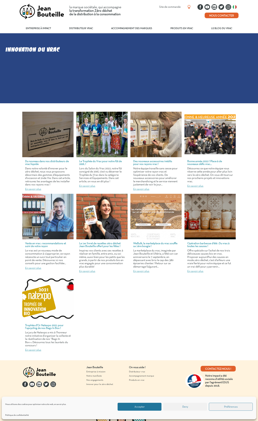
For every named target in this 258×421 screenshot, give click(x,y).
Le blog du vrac (221, 28)
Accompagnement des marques (131, 28)
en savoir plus (60, 404)
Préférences (231, 407)
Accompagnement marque (141, 376)
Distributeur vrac (81, 28)
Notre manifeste (94, 376)
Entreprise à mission (95, 372)
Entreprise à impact (38, 28)
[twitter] (221, 7)
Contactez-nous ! (218, 369)
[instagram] (228, 7)
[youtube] (207, 7)
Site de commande (170, 7)
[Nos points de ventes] (189, 7)
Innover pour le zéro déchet (99, 384)
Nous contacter (221, 16)
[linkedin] (214, 7)
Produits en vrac (181, 28)
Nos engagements (94, 380)
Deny (185, 407)
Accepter (139, 407)
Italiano (236, 7)
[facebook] (200, 7)
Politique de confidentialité (17, 415)
